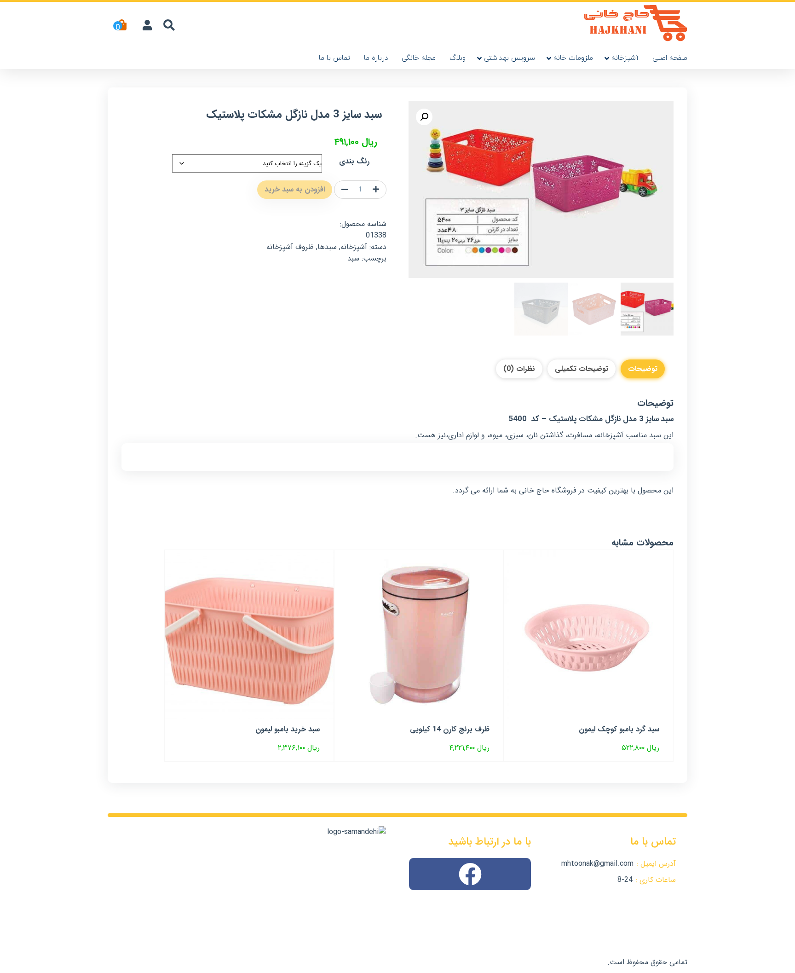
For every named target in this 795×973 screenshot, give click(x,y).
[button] (424, 117)
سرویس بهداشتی (509, 58)
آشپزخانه (625, 58)
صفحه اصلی (669, 58)
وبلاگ (457, 58)
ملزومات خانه (573, 58)
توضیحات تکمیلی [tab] (581, 369)
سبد (353, 258)
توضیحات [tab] (642, 369)
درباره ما (376, 58)
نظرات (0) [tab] (519, 369)
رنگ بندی (354, 161)
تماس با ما (334, 58)
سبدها (327, 247)
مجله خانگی (419, 58)
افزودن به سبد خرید (295, 189)
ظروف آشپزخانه (290, 247)
